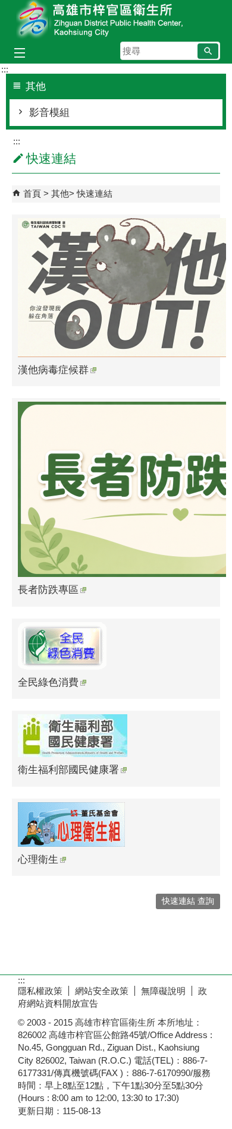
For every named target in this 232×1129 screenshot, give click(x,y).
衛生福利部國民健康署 (68, 769)
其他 (60, 193)
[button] (207, 51)
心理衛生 (38, 859)
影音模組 (49, 112)
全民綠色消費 (48, 682)
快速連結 (94, 193)
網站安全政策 (101, 991)
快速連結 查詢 (188, 901)
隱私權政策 (40, 991)
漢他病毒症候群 (53, 370)
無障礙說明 (163, 991)
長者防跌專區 (48, 589)
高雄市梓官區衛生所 (116, 20)
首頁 (32, 193)
